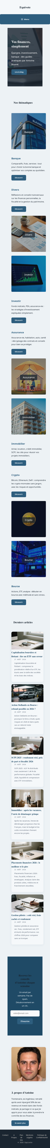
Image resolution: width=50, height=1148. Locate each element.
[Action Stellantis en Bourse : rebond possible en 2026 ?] (27, 693)
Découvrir (19, 178)
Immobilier (28, 417)
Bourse (29, 560)
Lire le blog (19, 72)
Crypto (28, 520)
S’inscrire (25, 1021)
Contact (5, 1135)
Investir (28, 274)
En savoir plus (20, 1123)
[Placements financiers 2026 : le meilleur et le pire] (27, 851)
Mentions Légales (29, 1136)
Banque (28, 132)
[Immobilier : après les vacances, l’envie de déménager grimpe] (27, 798)
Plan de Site (21, 1137)
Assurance (29, 377)
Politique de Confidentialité (42, 1136)
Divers (28, 234)
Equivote (25, 7)
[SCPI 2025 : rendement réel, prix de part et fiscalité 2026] (27, 746)
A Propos (14, 1136)
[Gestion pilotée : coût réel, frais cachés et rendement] (27, 903)
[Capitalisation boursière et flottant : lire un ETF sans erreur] (27, 641)
